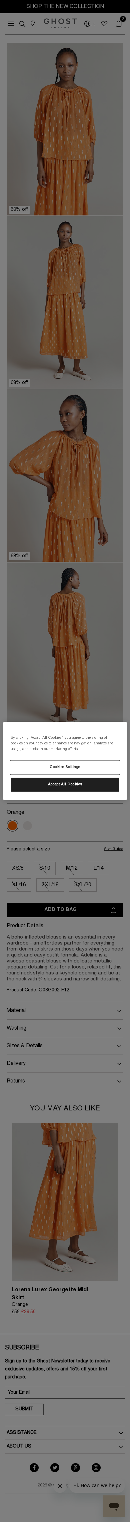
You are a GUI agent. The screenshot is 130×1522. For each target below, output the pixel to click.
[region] (65, 761)
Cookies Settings (65, 767)
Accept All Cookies (65, 785)
